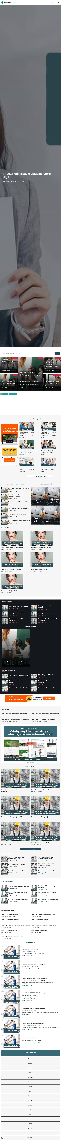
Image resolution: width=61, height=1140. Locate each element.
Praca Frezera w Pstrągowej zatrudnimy (12, 817)
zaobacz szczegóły (26, 955)
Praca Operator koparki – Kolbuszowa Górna (52, 382)
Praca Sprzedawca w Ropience (17, 613)
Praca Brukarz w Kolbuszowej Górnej (18, 502)
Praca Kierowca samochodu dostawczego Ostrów (51, 364)
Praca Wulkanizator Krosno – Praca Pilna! (33, 1008)
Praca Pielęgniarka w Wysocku (9, 914)
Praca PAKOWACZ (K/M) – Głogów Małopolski (34, 978)
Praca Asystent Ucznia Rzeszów (28, 450)
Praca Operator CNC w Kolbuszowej (48, 899)
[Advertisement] (30, 405)
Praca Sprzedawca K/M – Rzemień (18, 606)
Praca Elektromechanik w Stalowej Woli (54, 500)
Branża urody (5, 527)
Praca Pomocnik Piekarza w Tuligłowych (51, 520)
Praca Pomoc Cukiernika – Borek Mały (12, 547)
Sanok (15, 375)
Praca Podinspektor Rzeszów (38, 501)
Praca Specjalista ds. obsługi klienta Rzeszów (14, 713)
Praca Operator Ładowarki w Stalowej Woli (33, 964)
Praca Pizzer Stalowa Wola (26, 468)
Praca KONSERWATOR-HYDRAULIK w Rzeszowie (36, 1038)
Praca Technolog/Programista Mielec (18, 899)
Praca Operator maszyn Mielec (16, 871)
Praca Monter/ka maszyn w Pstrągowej (19, 886)
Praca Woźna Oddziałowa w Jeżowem (18, 508)
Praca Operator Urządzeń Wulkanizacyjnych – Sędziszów (8, 360)
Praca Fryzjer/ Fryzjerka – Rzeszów (11, 569)
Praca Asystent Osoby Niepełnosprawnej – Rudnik (15, 925)
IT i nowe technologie (7, 881)
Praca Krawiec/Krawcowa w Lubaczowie (33, 1023)
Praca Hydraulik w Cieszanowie (17, 514)
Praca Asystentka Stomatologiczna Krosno (43, 914)
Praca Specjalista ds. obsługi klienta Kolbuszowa (45, 713)
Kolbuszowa (57, 375)
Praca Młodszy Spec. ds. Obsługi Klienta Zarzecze (15, 719)
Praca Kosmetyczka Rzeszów (38, 569)
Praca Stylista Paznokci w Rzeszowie (40, 547)
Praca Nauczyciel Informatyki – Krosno (30, 374)
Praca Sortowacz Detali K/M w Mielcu (41, 842)
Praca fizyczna (30, 942)
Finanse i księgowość (46, 484)
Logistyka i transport (7, 853)
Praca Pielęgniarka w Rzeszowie (10, 919)
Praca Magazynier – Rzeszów (16, 864)
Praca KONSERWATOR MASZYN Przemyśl (34, 993)
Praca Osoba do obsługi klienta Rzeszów (43, 719)
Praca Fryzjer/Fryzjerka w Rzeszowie (11, 591)
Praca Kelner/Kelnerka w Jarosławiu (19, 688)
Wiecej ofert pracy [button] (30, 849)
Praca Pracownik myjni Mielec (30, 949)
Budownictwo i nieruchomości (15, 484)
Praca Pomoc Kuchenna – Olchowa (48, 688)
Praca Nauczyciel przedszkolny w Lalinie (8, 382)
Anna (7, 181)
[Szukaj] (57, 353)
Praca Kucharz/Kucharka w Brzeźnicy (19, 675)
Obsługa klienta (5, 709)
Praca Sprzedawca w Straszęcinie (47, 613)
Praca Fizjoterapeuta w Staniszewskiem (12, 936)
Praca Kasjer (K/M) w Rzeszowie (49, 450)
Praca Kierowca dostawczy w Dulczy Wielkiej (48, 433)
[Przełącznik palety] (53, 2)
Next (14, 394)
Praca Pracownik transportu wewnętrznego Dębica (46, 864)
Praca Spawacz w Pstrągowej (39, 817)
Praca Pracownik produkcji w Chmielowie (42, 789)
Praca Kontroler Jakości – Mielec (10, 842)
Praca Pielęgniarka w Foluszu (39, 919)
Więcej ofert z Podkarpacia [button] (39, 476)
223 (10, 394)
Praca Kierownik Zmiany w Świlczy (35, 519)
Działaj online (30, 743)
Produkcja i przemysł (30, 766)
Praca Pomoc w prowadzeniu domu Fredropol (44, 925)
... (7, 394)
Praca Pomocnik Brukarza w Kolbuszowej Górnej (16, 495)
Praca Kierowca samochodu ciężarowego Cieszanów (46, 858)
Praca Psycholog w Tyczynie (9, 930)
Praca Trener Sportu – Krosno (49, 468)
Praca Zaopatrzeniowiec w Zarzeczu (48, 871)
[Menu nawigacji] (58, 2)
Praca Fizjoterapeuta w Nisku (39, 930)
